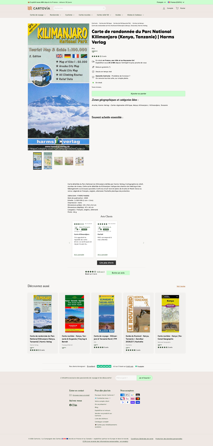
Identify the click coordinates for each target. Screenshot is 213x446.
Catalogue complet (102, 422)
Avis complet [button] (79, 255)
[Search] (104, 8)
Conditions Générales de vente (142, 439)
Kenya (135, 105)
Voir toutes (181, 286)
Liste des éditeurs (101, 418)
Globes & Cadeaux (134, 15)
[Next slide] (143, 242)
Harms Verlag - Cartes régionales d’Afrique (115, 105)
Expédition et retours (102, 410)
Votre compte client (102, 401)
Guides (118, 15)
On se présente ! (101, 404)
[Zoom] (58, 87)
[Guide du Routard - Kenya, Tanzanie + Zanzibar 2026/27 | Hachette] (138, 323)
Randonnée (54, 15)
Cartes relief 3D (103, 15)
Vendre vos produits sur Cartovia (103, 414)
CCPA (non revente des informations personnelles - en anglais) (105, 441)
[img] (79, 224)
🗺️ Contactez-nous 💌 (103, 398)
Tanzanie (164, 105)
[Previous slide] (69, 242)
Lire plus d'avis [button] (106, 263)
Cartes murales (85, 15)
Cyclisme (69, 15)
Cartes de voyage (37, 15)
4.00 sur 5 (101, 272)
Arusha (94, 105)
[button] (97, 56)
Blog (96, 407)
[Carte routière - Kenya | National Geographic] (170, 322)
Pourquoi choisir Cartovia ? (105, 395)
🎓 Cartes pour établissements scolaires (106, 426)
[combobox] (161, 2)
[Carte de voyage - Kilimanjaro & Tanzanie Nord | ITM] (106, 322)
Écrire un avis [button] (118, 273)
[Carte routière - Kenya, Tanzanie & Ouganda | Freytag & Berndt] (74, 322)
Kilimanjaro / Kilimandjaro (149, 105)
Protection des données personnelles (169, 439)
